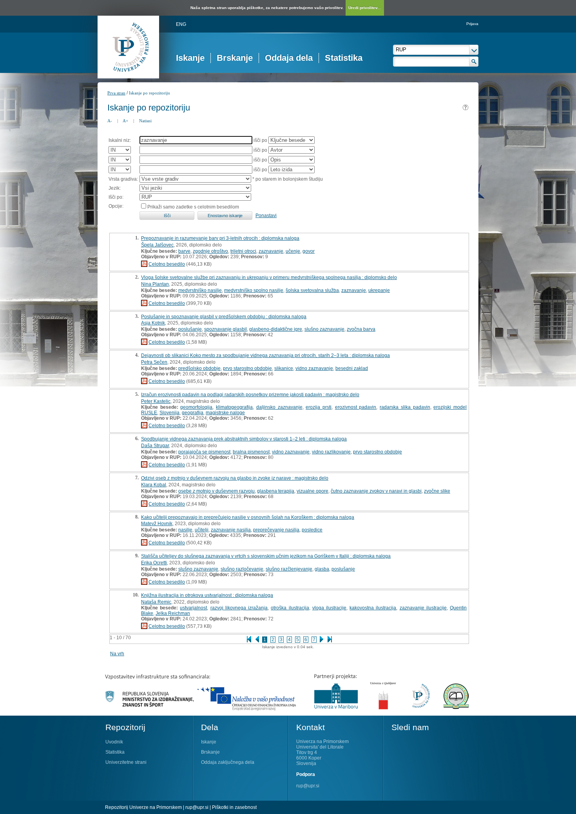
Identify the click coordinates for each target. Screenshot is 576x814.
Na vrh (117, 653)
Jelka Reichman (173, 613)
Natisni (145, 120)
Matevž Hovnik (156, 523)
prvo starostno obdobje (247, 368)
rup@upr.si (307, 786)
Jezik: (115, 188)
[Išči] (473, 61)
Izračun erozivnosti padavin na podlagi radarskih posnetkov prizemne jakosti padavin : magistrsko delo (250, 394)
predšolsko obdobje (199, 368)
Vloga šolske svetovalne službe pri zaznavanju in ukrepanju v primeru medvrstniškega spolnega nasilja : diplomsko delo (269, 277)
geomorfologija (196, 407)
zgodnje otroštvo (210, 251)
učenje (293, 251)
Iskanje (190, 58)
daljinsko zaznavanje (279, 407)
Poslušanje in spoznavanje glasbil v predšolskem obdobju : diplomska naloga (223, 316)
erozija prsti (318, 407)
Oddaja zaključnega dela (227, 762)
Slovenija (169, 412)
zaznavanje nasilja (231, 530)
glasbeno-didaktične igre (275, 329)
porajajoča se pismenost (204, 452)
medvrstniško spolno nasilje (253, 290)
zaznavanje (271, 251)
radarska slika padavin (405, 407)
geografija (192, 412)
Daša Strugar (155, 445)
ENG (181, 24)
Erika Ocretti (154, 563)
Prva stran (116, 93)
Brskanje (235, 58)
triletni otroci (243, 251)
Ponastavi (266, 215)
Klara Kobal (153, 485)
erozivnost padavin (356, 407)
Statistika (343, 58)
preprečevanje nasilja (276, 530)
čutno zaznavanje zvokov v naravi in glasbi (376, 491)
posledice (312, 530)
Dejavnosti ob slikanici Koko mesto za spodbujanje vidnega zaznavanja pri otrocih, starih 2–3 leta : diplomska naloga (265, 355)
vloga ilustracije (329, 608)
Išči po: (116, 197)
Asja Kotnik (153, 323)
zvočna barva (361, 329)
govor (308, 251)
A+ (125, 120)
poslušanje (190, 329)
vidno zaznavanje (314, 368)
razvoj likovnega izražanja (239, 608)
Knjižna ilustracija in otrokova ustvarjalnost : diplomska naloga (207, 595)
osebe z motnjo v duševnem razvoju (216, 491)
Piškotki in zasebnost (234, 807)
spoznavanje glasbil (225, 329)
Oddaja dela (289, 58)
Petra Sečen (154, 362)
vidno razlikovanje (331, 452)
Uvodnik (114, 742)
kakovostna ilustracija (373, 608)
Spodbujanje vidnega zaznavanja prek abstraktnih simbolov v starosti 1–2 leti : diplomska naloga (244, 439)
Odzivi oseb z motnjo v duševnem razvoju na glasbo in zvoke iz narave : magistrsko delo (234, 478)
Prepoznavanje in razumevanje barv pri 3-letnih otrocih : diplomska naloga (220, 238)
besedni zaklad (351, 368)
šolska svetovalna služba (312, 290)
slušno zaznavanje (324, 329)
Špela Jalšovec (157, 245)
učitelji (201, 530)
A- (109, 120)
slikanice (283, 368)
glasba (322, 569)
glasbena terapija (275, 491)
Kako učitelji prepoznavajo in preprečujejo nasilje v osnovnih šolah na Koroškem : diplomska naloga (247, 517)
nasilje (185, 530)
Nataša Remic (156, 602)
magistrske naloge (225, 412)
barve (184, 251)
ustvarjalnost (193, 608)
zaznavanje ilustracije (423, 608)
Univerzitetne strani (126, 762)
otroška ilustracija (290, 608)
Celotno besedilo (167, 264)
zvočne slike (437, 491)
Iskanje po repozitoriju (149, 93)
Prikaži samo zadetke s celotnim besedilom (193, 207)
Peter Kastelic (155, 401)
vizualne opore (312, 491)
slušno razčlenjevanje (289, 569)
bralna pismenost (251, 452)
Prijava (472, 24)
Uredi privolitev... (364, 7)
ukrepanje (379, 290)
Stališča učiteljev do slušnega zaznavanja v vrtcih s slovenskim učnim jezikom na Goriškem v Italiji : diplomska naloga (266, 556)
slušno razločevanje (242, 569)
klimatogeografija (234, 407)
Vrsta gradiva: (123, 179)
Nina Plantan (155, 284)
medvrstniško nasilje (200, 290)
